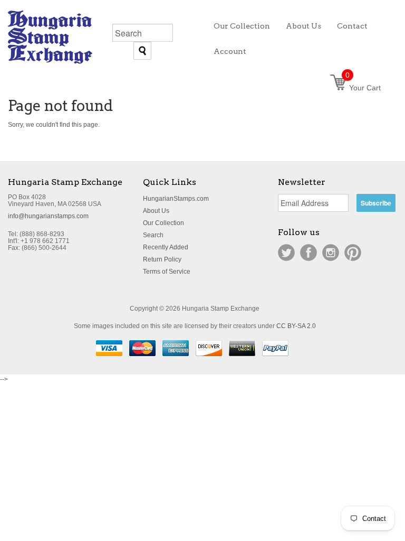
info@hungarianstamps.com (48, 216)
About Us (156, 210)
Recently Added (165, 247)
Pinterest (352, 252)
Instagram (330, 252)
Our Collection (163, 223)
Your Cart (363, 87)
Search (153, 235)
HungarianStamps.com (176, 198)
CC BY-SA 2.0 (296, 326)
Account (230, 51)
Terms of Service (166, 271)
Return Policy (162, 259)
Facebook (308, 252)
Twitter (286, 252)
